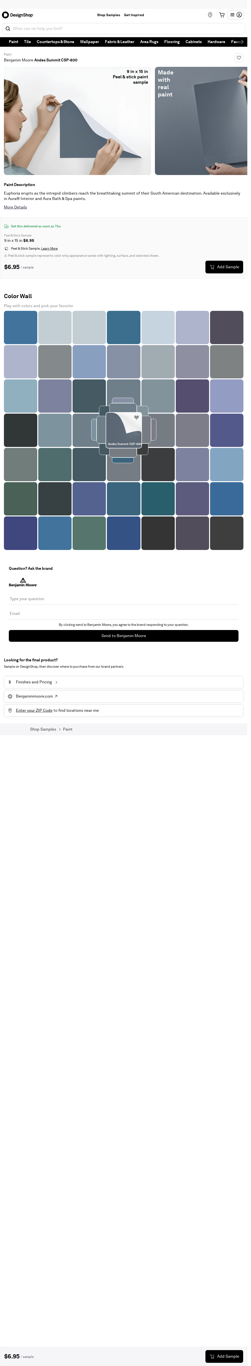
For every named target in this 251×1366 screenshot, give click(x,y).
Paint (13, 41)
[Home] (19, 15)
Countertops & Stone (55, 41)
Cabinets (194, 41)
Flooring (172, 41)
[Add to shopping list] (136, 417)
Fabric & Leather (119, 41)
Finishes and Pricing (30, 682)
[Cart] (222, 15)
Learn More (49, 248)
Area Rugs (149, 41)
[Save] (239, 57)
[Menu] (236, 14)
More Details (15, 207)
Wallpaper (89, 41)
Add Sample (228, 267)
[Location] (210, 15)
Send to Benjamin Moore (123, 635)
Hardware (216, 41)
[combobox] (123, 28)
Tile (27, 41)
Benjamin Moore (18, 60)
